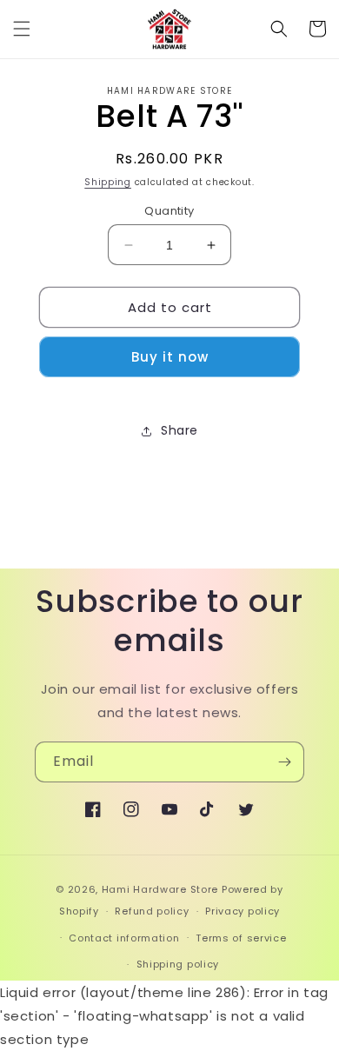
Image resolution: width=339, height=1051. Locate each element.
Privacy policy (242, 911)
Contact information (124, 938)
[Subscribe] (284, 762)
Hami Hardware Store (160, 889)
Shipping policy (178, 964)
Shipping (107, 182)
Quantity (169, 211)
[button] (22, 29)
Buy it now (170, 357)
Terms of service (241, 938)
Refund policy (152, 911)
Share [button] (179, 430)
